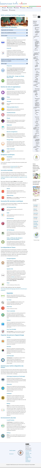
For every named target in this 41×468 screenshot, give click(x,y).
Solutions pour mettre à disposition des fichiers (36, 136)
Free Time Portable (11, 329)
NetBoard (9, 393)
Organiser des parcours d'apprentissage (36, 128)
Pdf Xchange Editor (11, 207)
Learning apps (10, 355)
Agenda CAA (10, 268)
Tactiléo (8, 337)
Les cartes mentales (35, 85)
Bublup (8, 403)
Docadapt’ (36, 205)
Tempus (8, 320)
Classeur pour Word (11, 38)
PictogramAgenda (11, 258)
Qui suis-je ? (11, 453)
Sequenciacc (10, 293)
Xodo (8, 212)
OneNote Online (11, 89)
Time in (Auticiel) (11, 311)
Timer (8, 282)
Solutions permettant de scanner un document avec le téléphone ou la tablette (37, 44)
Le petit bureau (10, 420)
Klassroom (9, 384)
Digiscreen (9, 125)
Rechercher (35, 15)
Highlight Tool (12, 167)
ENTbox (8, 432)
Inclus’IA (9, 48)
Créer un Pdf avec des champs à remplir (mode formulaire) (14, 238)
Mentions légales (12, 450)
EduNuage (9, 376)
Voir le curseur (36, 34)
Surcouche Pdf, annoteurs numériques (36, 91)
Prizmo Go (9, 65)
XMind (8, 188)
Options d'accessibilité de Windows (37, 31)
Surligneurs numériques (35, 81)
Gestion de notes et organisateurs (35, 57)
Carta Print (36, 213)
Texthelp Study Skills (14, 166)
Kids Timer (9, 306)
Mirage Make (10, 139)
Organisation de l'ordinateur (36, 25)
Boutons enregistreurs (12, 131)
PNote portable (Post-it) (12, 107)
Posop (8, 97)
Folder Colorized (11, 148)
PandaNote (9, 156)
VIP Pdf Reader (10, 230)
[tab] (14, 30)
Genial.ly (9, 346)
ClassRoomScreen (11, 112)
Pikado (8, 118)
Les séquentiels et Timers (36, 107)
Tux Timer (9, 299)
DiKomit (35, 209)
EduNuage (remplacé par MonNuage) (37, 140)
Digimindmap (10, 195)
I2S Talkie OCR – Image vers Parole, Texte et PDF (36, 54)
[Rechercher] (39, 17)
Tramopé (9, 101)
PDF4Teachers (10, 218)
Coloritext (36, 217)
